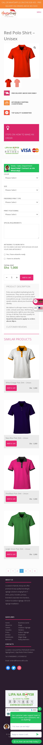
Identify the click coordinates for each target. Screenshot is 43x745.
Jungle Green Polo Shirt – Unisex (18, 549)
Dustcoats (21, 635)
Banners (8, 639)
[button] (34, 47)
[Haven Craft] (9, 11)
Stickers (21, 630)
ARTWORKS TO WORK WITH (14, 244)
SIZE (5, 186)
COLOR (6, 174)
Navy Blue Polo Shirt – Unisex (17, 438)
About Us (8, 625)
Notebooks (9, 637)
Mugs (20, 625)
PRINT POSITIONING (11, 211)
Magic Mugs (22, 637)
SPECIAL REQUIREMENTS (13, 223)
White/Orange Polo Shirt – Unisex (18, 383)
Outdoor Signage (24, 627)
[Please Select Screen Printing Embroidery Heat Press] (21, 203)
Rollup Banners (23, 639)
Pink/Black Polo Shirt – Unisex (17, 493)
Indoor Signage (23, 632)
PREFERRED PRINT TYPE (12, 198)
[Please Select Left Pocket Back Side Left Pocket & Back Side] (21, 215)
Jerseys (7, 635)
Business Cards (23, 623)
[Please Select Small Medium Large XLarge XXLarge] (21, 191)
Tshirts (7, 627)
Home (7, 623)
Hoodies (8, 630)
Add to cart (26, 277)
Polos (7, 632)
